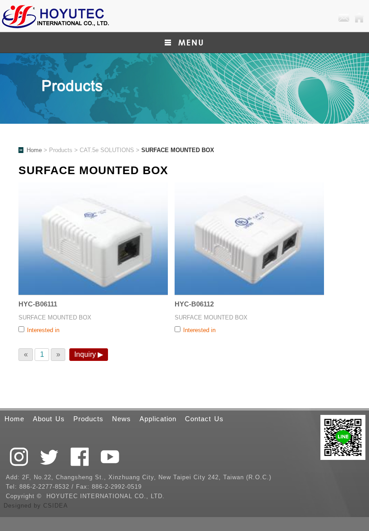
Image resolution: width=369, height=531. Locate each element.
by (38, 505)
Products (88, 419)
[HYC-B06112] (249, 238)
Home (359, 18)
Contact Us (204, 419)
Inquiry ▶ (88, 354)
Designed (19, 505)
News (121, 419)
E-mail (343, 18)
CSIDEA (55, 505)
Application (158, 419)
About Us (49, 419)
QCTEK (55, 16)
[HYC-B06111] (93, 238)
